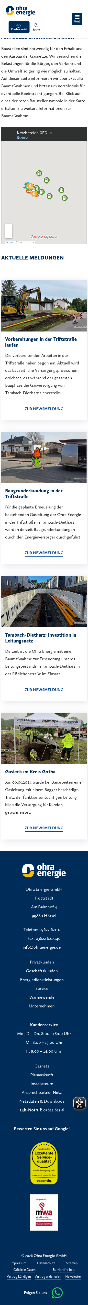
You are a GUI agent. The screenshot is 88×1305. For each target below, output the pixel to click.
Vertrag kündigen (19, 1277)
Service (41, 988)
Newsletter (73, 1277)
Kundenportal (19, 29)
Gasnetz (41, 1066)
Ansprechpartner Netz (42, 1092)
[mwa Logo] (44, 1212)
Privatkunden (42, 962)
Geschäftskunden (42, 971)
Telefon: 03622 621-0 (41, 929)
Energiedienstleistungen (42, 979)
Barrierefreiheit (64, 1270)
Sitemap (71, 1263)
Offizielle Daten (24, 1270)
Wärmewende (42, 997)
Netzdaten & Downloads (41, 1101)
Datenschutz (46, 1263)
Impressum (18, 1263)
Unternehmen (42, 1006)
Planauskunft (42, 1074)
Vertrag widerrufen (48, 1277)
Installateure (42, 1083)
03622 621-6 (53, 1110)
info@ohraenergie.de (42, 947)
